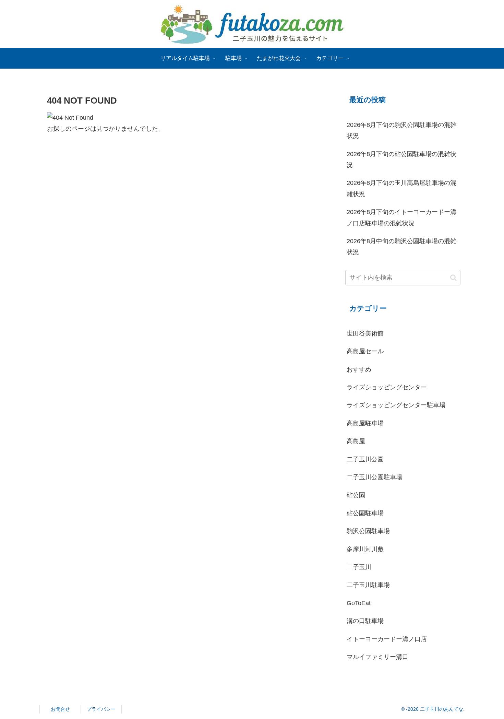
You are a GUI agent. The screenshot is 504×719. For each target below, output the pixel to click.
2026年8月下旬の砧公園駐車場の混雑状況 (401, 159)
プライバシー (101, 709)
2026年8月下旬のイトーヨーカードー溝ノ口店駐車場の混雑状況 (401, 217)
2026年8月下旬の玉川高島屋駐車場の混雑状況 (401, 188)
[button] (453, 278)
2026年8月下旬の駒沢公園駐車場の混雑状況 (401, 130)
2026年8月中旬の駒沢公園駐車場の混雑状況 (401, 247)
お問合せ (60, 709)
